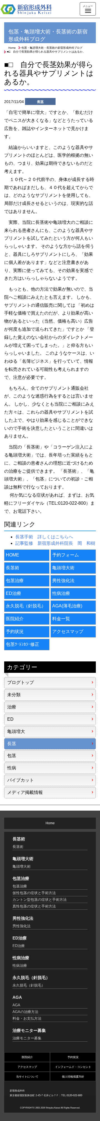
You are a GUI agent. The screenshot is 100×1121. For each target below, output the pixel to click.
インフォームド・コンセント (73, 1066)
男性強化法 (63, 580)
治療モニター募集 (26, 1038)
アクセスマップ (67, 631)
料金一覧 (61, 618)
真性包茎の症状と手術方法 (34, 906)
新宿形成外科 (30, 9)
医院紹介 (15, 618)
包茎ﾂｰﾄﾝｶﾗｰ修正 (22, 644)
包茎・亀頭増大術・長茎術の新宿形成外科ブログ (51, 47)
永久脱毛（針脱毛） (26, 606)
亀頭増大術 (63, 567)
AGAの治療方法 (25, 1012)
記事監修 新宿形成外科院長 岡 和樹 (55, 543)
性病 (11, 768)
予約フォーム (65, 555)
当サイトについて (27, 1076)
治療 (11, 707)
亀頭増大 (16, 731)
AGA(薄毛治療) (67, 606)
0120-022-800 (74, 1095)
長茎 (11, 743)
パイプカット (20, 780)
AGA (16, 1005)
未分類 (14, 694)
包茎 (11, 755)
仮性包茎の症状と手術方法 (34, 893)
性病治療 (61, 593)
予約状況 (15, 631)
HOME (12, 555)
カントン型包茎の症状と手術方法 (39, 899)
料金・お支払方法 (26, 1018)
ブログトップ (20, 682)
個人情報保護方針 (73, 1076)
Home (12, 47)
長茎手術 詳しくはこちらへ (44, 536)
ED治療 (13, 593)
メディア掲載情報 (25, 792)
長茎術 (12, 567)
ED (10, 719)
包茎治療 (15, 580)
